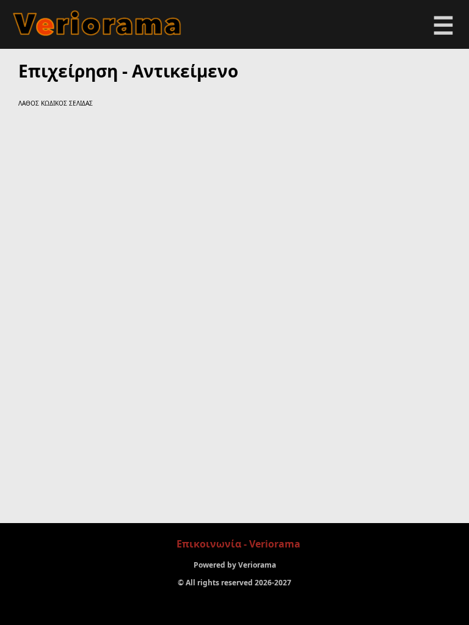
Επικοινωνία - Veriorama (238, 544)
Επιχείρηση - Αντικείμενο (128, 70)
